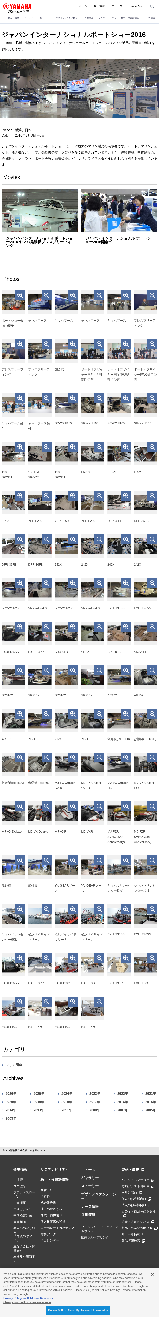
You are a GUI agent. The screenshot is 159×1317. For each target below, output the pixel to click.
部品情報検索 (131, 1240)
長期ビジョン (22, 1209)
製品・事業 (13, 18)
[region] (79, 1292)
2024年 (66, 1093)
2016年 (122, 1102)
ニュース (117, 6)
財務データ (48, 1234)
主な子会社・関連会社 (24, 1248)
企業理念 (19, 1186)
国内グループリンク (95, 1237)
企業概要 (19, 1202)
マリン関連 (14, 1065)
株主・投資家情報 (130, 18)
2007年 (122, 1110)
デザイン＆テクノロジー (98, 1196)
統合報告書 (48, 1202)
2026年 (11, 1093)
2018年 (66, 1102)
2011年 (66, 1110)
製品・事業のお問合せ (137, 1228)
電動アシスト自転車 (135, 1186)
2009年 (94, 1110)
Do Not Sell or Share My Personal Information (78, 1310)
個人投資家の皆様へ (55, 1221)
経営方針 (47, 1190)
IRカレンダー (50, 1240)
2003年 (11, 1118)
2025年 (39, 1093)
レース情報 (149, 18)
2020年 (11, 1102)
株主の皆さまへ (51, 1209)
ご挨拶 (18, 1179)
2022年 (122, 1093)
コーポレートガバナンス (58, 1227)
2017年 (94, 1102)
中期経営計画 (22, 1215)
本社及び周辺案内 (24, 1259)
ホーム (83, 6)
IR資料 (45, 1196)
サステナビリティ (107, 18)
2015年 (150, 1102)
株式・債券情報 (51, 1215)
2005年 (150, 1110)
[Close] (152, 1274)
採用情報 (99, 6)
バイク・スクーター (135, 1179)
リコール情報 (131, 1234)
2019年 (39, 1102)
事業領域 (19, 1221)
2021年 (150, 1093)
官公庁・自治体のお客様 (139, 1211)
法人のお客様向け (134, 1205)
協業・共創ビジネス (135, 1221)
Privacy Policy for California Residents (28, 1298)
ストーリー (45, 18)
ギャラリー (29, 18)
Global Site (136, 6)
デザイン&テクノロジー (68, 18)
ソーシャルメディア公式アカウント (99, 1229)
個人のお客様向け (134, 1199)
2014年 (11, 1110)
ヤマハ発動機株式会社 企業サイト (22, 1150)
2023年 (94, 1093)
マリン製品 (129, 1192)
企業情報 (89, 18)
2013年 (39, 1110)
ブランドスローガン (24, 1194)
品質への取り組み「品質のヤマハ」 (24, 1234)
